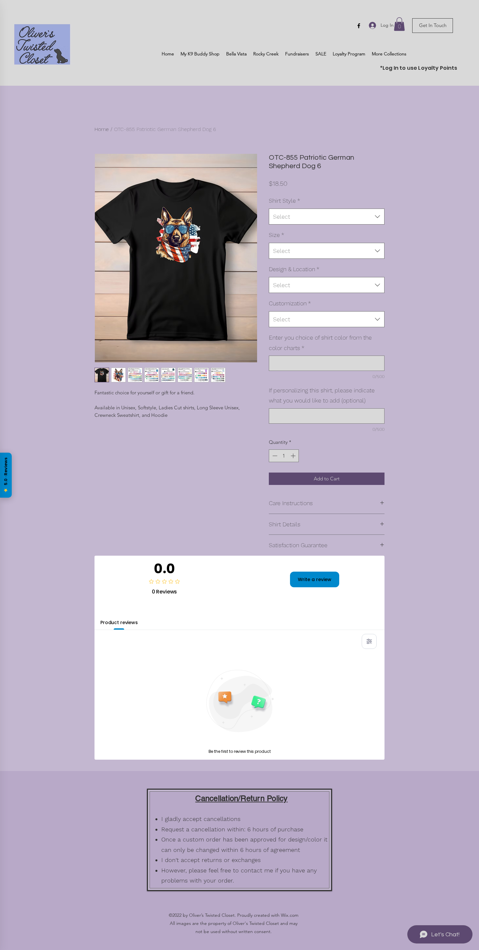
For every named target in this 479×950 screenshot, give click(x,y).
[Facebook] (359, 25)
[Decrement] (274, 456)
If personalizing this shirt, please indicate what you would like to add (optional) (322, 395)
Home (101, 129)
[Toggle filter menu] (369, 641)
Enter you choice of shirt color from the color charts (320, 342)
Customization (290, 303)
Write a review (314, 579)
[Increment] (293, 456)
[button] (399, 24)
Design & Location (294, 269)
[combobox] (327, 217)
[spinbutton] (284, 456)
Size (276, 234)
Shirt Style (284, 200)
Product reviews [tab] (119, 622)
